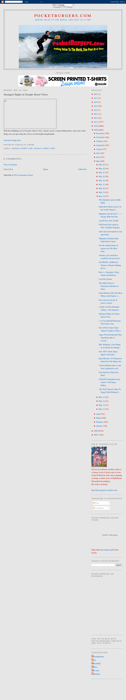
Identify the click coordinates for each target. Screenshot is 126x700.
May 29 (102, 164)
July (97, 153)
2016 (96, 102)
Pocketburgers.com (63, 15)
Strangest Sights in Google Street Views (26, 94)
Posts (96, 503)
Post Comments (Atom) (23, 175)
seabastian (96, 674)
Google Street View (44, 148)
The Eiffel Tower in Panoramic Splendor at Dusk (108, 286)
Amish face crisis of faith (108, 220)
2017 (96, 98)
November (100, 137)
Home (45, 169)
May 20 (102, 188)
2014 (96, 110)
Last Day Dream (105, 279)
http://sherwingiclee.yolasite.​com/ (104, 490)
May (98, 161)
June (98, 157)
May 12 (102, 409)
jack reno (95, 670)
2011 (96, 122)
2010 (96, 126)
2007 (96, 434)
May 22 (102, 180)
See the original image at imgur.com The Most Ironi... (108, 248)
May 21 (102, 184)
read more (8, 140)
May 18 (102, 196)
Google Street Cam (22, 148)
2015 (96, 106)
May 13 (102, 405)
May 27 (102, 172)
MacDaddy (96, 663)
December (100, 133)
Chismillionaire (98, 656)
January (99, 426)
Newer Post (8, 169)
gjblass (94, 667)
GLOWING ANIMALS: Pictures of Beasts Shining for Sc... (110, 265)
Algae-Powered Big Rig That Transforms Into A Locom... (110, 337)
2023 (96, 94)
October (99, 141)
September (100, 145)
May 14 (102, 401)
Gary (94, 660)
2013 (96, 114)
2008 (96, 430)
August (99, 149)
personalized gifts (107, 549)
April (98, 414)
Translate (69, 7)
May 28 (102, 168)
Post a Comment (10, 164)
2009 (96, 130)
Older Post (82, 169)
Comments (99, 508)
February (99, 422)
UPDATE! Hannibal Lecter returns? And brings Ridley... (109, 382)
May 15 (102, 397)
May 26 (102, 176)
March (98, 418)
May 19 (102, 192)
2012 (96, 118)
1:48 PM (30, 145)
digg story (17, 140)
